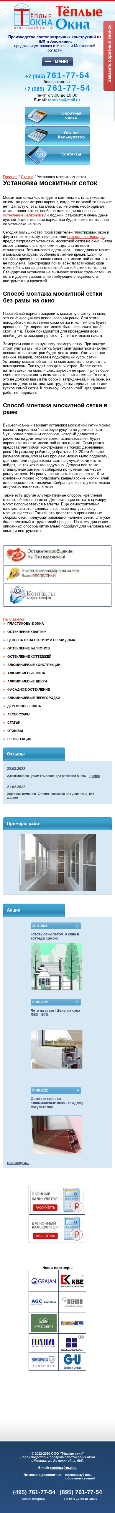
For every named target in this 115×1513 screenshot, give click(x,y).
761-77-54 (57, 75)
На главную (13, 619)
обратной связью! (80, 1478)
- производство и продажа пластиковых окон (57, 1457)
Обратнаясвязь (71, 115)
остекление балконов (22, 215)
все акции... (18, 1162)
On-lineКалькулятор (71, 134)
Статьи (27, 177)
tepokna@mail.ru (64, 99)
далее (94, 776)
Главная (10, 177)
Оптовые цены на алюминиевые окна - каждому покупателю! (57, 1103)
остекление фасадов (86, 236)
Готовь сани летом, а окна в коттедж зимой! (55, 936)
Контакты (71, 154)
